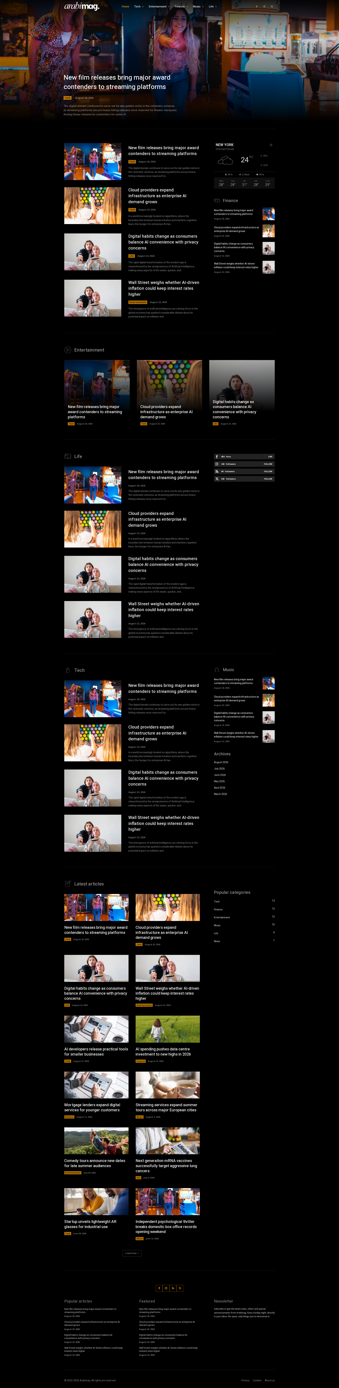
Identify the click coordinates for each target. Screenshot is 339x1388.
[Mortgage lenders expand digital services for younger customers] (96, 1085)
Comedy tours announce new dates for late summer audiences (94, 1163)
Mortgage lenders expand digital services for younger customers (92, 1107)
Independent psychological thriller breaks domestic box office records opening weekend (166, 1227)
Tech (67, 97)
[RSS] (173, 1288)
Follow (268, 464)
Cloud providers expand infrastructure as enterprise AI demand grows (157, 196)
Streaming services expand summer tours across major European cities (166, 1107)
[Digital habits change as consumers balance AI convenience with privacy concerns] (92, 252)
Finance (140, 1061)
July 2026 (219, 769)
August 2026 (221, 762)
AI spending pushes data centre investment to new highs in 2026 (163, 1051)
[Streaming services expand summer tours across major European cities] (168, 1085)
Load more (130, 1253)
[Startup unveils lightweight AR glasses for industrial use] (96, 1201)
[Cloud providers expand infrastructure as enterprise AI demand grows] (92, 205)
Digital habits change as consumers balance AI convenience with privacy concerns (163, 242)
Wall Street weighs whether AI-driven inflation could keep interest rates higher (163, 289)
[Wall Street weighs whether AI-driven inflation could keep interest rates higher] (92, 298)
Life (131, 255)
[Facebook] (257, 7)
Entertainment (137, 302)
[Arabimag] (83, 6)
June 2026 (220, 775)
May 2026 (219, 781)
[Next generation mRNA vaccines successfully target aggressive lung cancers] (168, 1140)
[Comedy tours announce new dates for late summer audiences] (96, 1140)
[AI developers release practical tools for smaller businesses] (96, 1029)
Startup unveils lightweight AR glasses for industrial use (90, 1224)
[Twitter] (272, 7)
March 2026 (220, 794)
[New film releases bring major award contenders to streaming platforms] (169, 65)
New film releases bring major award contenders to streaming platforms (117, 82)
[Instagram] (264, 7)
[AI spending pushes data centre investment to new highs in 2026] (168, 1029)
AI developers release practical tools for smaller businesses (96, 1051)
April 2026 (219, 788)
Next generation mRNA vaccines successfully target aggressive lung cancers (166, 1166)
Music (139, 1117)
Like (270, 456)
